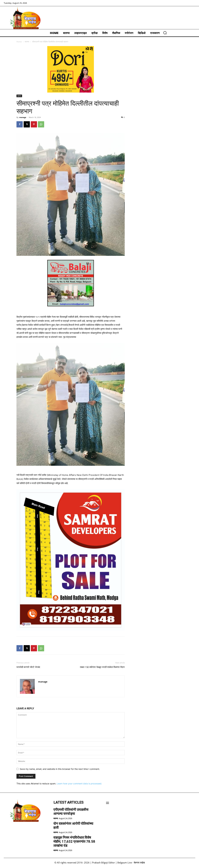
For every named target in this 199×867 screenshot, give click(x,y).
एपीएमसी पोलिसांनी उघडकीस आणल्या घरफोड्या (70, 812)
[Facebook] (19, 124)
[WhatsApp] (41, 124)
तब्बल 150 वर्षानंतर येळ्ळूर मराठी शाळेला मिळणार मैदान (102, 667)
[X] (27, 124)
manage (22, 117)
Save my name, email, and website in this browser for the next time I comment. (60, 769)
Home (19, 41)
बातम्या (27, 41)
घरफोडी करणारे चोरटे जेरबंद (28, 667)
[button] (165, 32)
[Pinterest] (34, 124)
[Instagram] (15, 830)
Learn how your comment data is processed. (79, 783)
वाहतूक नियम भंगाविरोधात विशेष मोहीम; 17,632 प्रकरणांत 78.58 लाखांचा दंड (74, 842)
